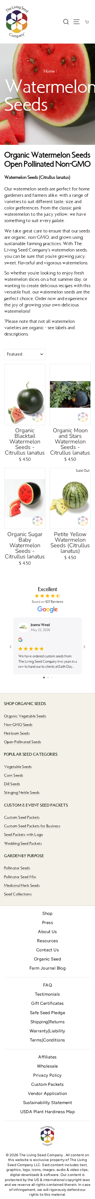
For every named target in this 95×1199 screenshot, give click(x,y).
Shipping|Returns (47, 1021)
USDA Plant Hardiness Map (47, 1111)
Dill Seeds (12, 784)
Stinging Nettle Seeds (22, 792)
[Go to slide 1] (44, 677)
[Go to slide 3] (51, 677)
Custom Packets (47, 1084)
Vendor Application (47, 1093)
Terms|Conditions (47, 1040)
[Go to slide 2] (48, 677)
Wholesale (47, 1066)
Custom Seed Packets (22, 817)
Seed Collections (18, 894)
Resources (47, 940)
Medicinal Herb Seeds (22, 885)
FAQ (47, 985)
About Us (47, 931)
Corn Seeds (13, 775)
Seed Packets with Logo (23, 834)
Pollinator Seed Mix (20, 877)
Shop (47, 913)
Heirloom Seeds (17, 733)
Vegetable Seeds (18, 766)
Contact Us (47, 949)
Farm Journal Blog (47, 968)
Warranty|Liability (47, 1030)
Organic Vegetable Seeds (25, 716)
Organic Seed (47, 958)
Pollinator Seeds (17, 868)
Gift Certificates (47, 1003)
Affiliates (47, 1056)
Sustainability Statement (47, 1102)
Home (49, 71)
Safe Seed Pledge (47, 1012)
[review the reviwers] (20, 641)
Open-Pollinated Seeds (22, 742)
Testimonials (47, 994)
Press (47, 922)
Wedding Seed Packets (23, 843)
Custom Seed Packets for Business (32, 826)
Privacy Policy (47, 1075)
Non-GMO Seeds (18, 724)
